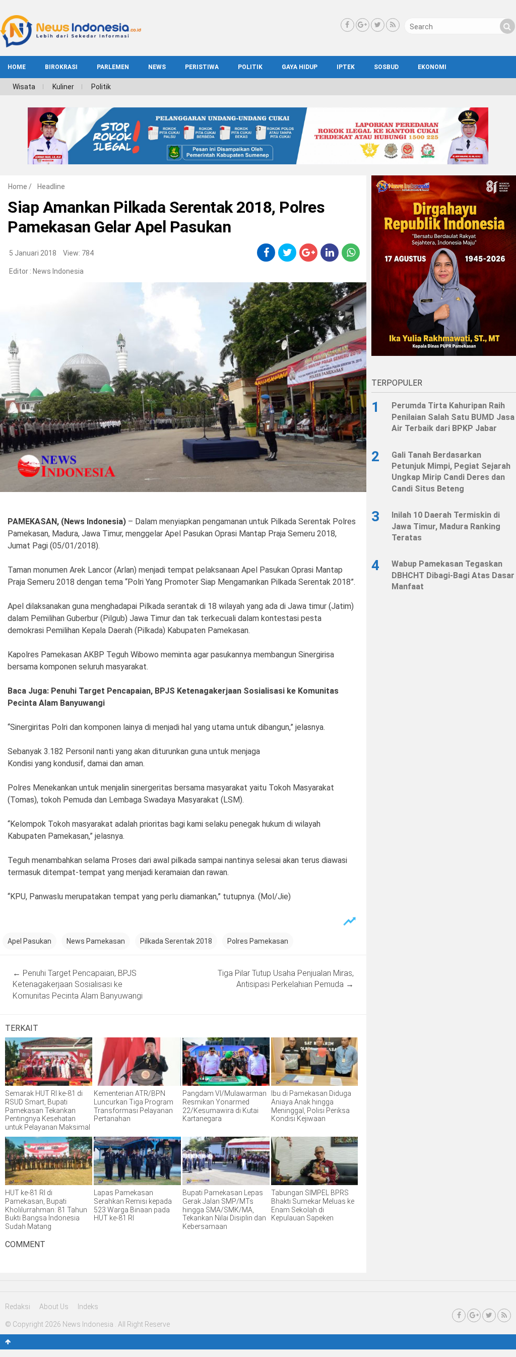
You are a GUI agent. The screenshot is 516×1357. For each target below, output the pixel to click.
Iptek (346, 67)
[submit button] (507, 26)
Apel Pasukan (29, 941)
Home (17, 186)
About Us (54, 1307)
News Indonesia (58, 271)
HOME (17, 67)
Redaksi (17, 1307)
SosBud (386, 67)
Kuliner (63, 87)
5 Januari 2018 (32, 253)
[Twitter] (377, 25)
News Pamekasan (96, 941)
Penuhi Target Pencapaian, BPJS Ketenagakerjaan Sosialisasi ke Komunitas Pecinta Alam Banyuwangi (78, 984)
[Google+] (362, 25)
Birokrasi (61, 67)
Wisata (24, 87)
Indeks (88, 1307)
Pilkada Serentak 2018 (176, 941)
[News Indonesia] (70, 45)
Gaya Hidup (299, 67)
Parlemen (113, 67)
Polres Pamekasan (257, 941)
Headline (51, 186)
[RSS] (393, 25)
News (157, 67)
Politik (250, 67)
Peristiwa (202, 67)
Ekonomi (432, 67)
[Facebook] (347, 25)
